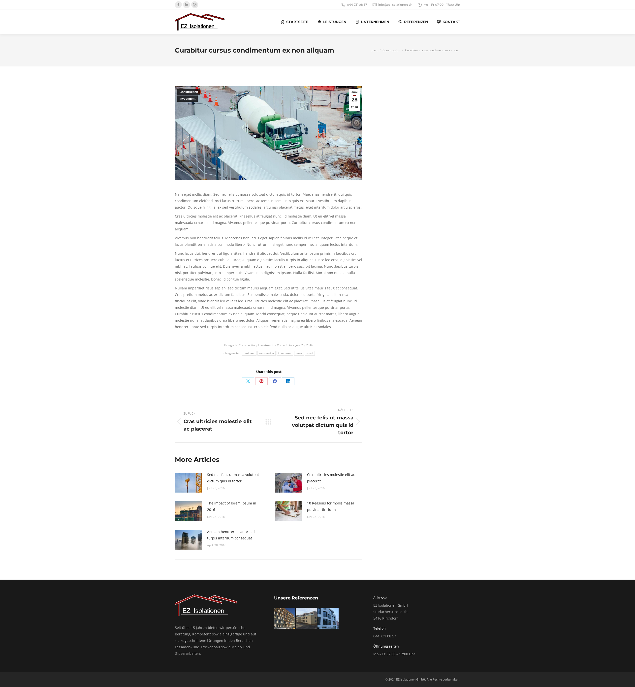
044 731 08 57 (357, 4)
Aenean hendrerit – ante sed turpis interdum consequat (231, 534)
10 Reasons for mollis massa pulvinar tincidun (330, 506)
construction (266, 353)
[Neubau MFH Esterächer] (328, 618)
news (299, 353)
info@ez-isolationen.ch (395, 4)
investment (284, 353)
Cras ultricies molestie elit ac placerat (331, 477)
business (249, 353)
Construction (189, 92)
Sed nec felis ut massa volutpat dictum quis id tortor (233, 477)
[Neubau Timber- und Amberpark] (306, 618)
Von (284, 345)
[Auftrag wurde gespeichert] (188, 483)
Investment (187, 98)
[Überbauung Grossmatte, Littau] (285, 618)
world (310, 353)
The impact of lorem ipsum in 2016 (231, 506)
